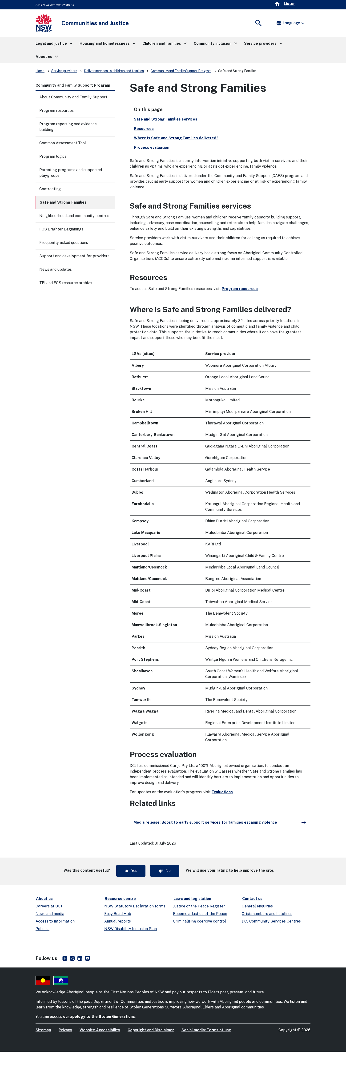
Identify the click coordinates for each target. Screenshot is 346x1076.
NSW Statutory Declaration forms (134, 906)
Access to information (55, 921)
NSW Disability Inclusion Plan (130, 929)
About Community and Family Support (73, 97)
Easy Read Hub (117, 913)
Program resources (56, 110)
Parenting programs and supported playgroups (70, 173)
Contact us (252, 898)
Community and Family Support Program (181, 71)
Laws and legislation (192, 898)
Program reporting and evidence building (68, 127)
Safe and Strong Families (63, 202)
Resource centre (120, 898)
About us (44, 898)
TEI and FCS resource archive (65, 283)
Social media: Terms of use (206, 1030)
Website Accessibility (100, 1030)
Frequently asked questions (63, 242)
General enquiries (257, 906)
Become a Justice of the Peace (200, 913)
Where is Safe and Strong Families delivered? (176, 138)
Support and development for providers (74, 256)
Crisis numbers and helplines (267, 913)
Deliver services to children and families (114, 71)
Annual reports (117, 921)
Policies (42, 929)
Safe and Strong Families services (165, 119)
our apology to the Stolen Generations (99, 1016)
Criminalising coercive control (199, 921)
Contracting (50, 189)
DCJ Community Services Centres (271, 921)
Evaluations (222, 792)
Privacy (65, 1030)
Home (40, 71)
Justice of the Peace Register (199, 906)
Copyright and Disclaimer (151, 1030)
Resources (144, 128)
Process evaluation (151, 147)
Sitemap (43, 1030)
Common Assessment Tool (62, 143)
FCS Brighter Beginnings (61, 229)
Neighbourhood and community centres (74, 216)
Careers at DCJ (49, 906)
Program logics (53, 156)
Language (291, 23)
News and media (50, 913)
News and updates (55, 269)
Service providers (64, 71)
